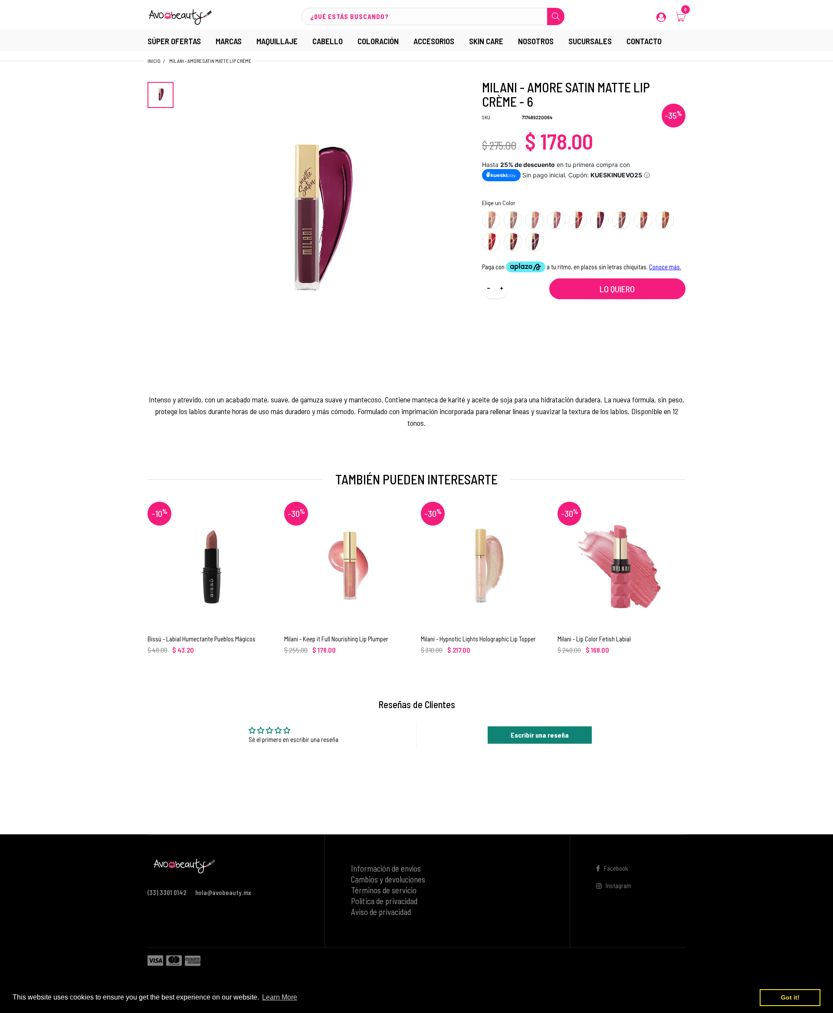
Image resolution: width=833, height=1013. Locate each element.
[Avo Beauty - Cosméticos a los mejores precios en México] (180, 16)
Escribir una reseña (540, 735)
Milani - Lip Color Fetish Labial (594, 639)
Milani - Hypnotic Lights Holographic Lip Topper (478, 639)
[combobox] (432, 16)
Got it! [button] (790, 997)
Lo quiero (617, 289)
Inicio (154, 61)
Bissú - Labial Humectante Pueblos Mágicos (202, 639)
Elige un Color (498, 202)
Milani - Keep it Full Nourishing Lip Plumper (336, 639)
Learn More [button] (279, 997)
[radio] (491, 220)
